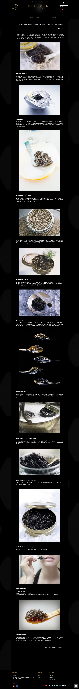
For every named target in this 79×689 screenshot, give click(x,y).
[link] (57, 2)
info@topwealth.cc (18, 680)
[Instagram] (14, 686)
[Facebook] (17, 686)
